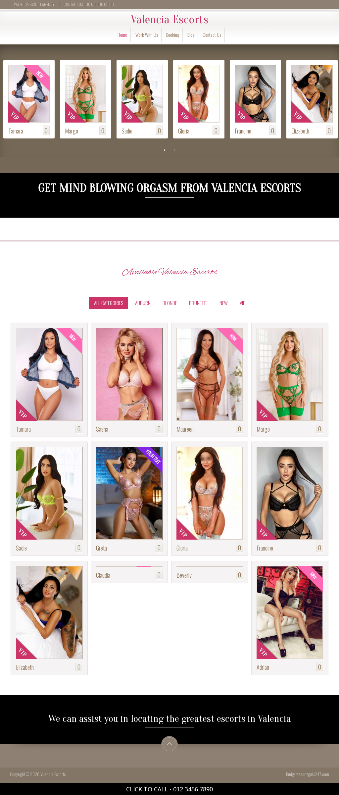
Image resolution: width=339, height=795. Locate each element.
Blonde (170, 302)
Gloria (127, 130)
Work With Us (146, 34)
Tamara (23, 428)
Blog (190, 34)
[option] (28, 100)
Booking (172, 34)
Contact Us (212, 34)
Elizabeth (244, 130)
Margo (15, 130)
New (223, 302)
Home (122, 34)
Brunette (198, 302)
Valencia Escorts (169, 19)
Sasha (102, 428)
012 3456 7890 (193, 789)
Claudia (103, 574)
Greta (101, 547)
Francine (186, 130)
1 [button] (164, 150)
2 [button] (174, 150)
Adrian (297, 130)
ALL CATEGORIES (108, 302)
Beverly (184, 574)
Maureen (185, 428)
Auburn (143, 302)
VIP (242, 302)
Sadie (70, 130)
